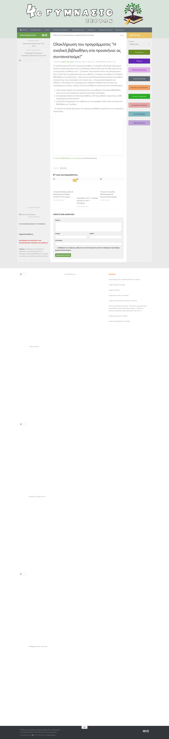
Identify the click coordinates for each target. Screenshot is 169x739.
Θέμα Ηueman (51, 735)
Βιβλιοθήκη (63, 168)
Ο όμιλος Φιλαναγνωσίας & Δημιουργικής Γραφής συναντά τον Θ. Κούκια (63, 194)
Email (92, 233)
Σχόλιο (58, 220)
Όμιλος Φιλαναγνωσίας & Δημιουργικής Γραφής (73, 35)
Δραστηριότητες (78, 30)
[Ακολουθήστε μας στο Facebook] (46, 35)
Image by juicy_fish (115, 316)
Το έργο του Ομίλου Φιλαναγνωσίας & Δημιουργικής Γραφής (108, 194)
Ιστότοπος (58, 240)
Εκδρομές (91, 30)
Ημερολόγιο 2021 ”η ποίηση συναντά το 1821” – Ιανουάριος (87, 200)
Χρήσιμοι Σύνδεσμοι (105, 30)
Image (111, 290)
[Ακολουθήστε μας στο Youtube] (43, 35)
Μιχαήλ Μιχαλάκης (67, 62)
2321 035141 (35, 346)
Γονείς (47, 30)
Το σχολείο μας (35, 30)
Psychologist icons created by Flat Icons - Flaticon (124, 279)
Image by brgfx (113, 285)
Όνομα (58, 233)
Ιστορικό (131, 41)
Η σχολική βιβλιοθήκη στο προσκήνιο (68, 158)
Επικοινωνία (119, 30)
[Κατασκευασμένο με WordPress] (32, 735)
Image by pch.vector (115, 295)
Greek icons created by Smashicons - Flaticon (123, 300)
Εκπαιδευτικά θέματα (60, 30)
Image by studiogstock (116, 321)
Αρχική (24, 30)
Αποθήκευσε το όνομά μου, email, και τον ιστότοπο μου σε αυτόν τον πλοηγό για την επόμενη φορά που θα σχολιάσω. (87, 249)
